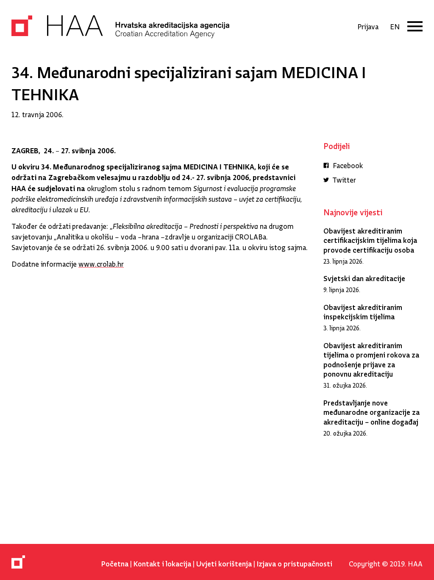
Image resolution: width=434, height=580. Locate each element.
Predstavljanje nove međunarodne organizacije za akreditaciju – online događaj (371, 410)
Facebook (347, 163)
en (395, 25)
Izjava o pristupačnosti (294, 562)
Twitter (343, 178)
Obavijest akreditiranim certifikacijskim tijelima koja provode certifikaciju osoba (370, 238)
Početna (114, 562)
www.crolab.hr (101, 262)
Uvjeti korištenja (224, 562)
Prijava (367, 25)
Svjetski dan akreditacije (364, 276)
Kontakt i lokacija (162, 562)
